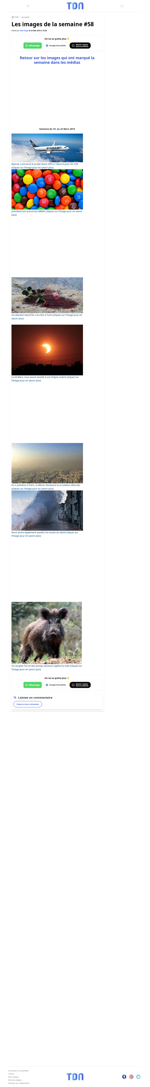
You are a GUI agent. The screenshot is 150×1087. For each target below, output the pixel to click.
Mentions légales (15, 1080)
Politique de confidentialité (18, 1083)
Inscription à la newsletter (18, 1071)
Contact (11, 1074)
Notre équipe (13, 1077)
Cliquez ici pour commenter (28, 704)
